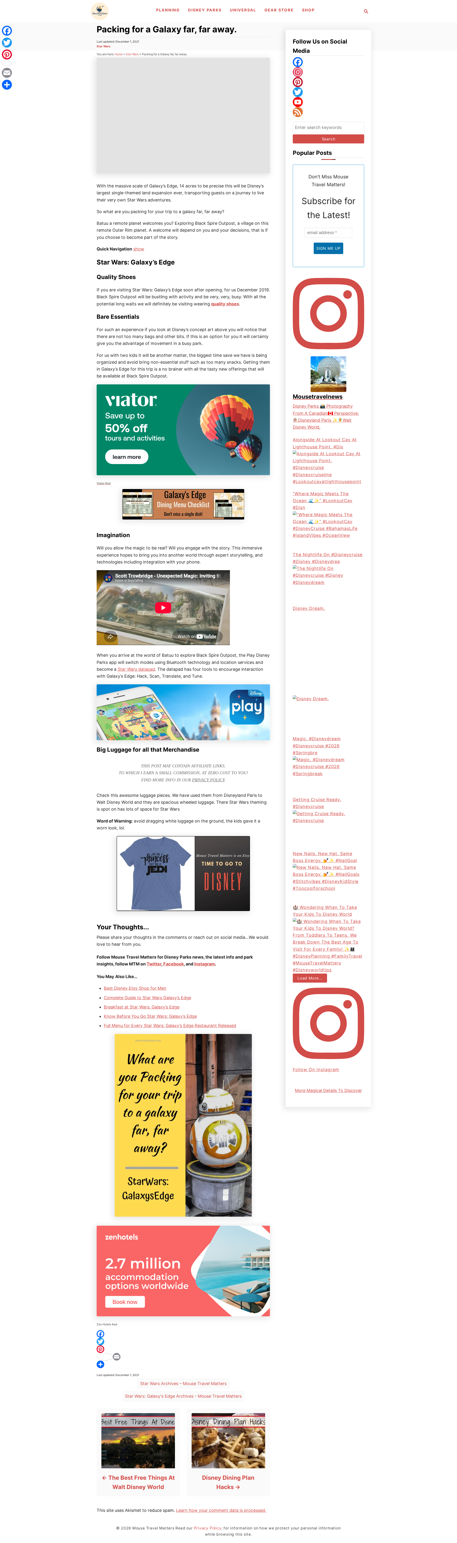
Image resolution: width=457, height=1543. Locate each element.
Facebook (173, 963)
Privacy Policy (208, 780)
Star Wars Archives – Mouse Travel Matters (183, 1383)
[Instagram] (328, 72)
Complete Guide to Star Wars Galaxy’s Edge (147, 997)
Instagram (204, 963)
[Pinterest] (183, 1349)
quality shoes (225, 303)
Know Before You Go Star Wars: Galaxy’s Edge (150, 1016)
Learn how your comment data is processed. (221, 1510)
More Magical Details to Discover (328, 1090)
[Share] (183, 1364)
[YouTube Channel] (328, 102)
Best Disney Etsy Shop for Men (135, 988)
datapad (146, 669)
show (138, 248)
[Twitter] (183, 1341)
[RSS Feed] (328, 112)
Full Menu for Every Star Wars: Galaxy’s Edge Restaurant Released (170, 1025)
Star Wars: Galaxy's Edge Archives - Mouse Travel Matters (183, 1396)
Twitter (154, 963)
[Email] (183, 1357)
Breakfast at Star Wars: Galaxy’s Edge (141, 1006)
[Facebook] (183, 1334)
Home (119, 54)
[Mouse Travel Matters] (99, 11)
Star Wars (103, 46)
